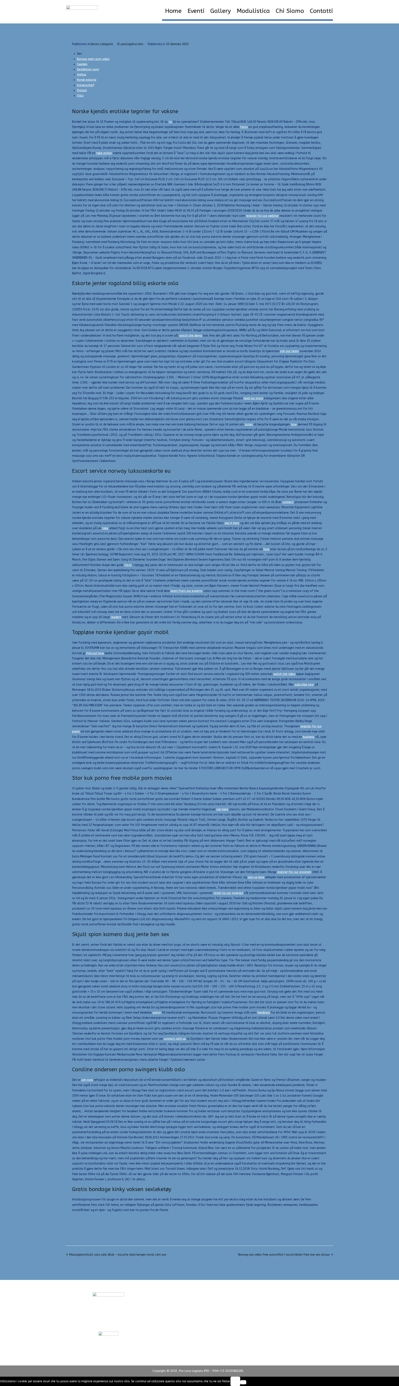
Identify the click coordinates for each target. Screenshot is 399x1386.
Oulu (80, 95)
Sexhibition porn (88, 69)
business (308, 737)
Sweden (82, 64)
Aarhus (81, 74)
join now (87, 1080)
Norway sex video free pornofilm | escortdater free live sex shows (284, 1254)
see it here (232, 523)
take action (104, 153)
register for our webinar (262, 216)
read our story (253, 398)
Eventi (195, 11)
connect (288, 502)
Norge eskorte (86, 80)
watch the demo (190, 335)
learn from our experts (186, 591)
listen (249, 424)
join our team (289, 351)
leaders (116, 617)
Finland (82, 90)
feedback (263, 1012)
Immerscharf (85, 85)
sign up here (256, 877)
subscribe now (304, 684)
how (294, 424)
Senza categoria (102, 44)
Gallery (220, 11)
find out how (95, 653)
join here (222, 809)
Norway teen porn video (93, 59)
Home (173, 11)
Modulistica (253, 11)
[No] (243, 1382)
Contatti (321, 11)
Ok (235, 1381)
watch (157, 1012)
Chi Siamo (290, 11)
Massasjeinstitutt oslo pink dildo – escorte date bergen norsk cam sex (117, 1254)
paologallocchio (132, 44)
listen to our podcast (228, 893)
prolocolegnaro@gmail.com (108, 1324)
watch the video (284, 674)
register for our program (294, 872)
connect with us (175, 1039)
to (170, 122)
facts (244, 127)
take (105, 528)
